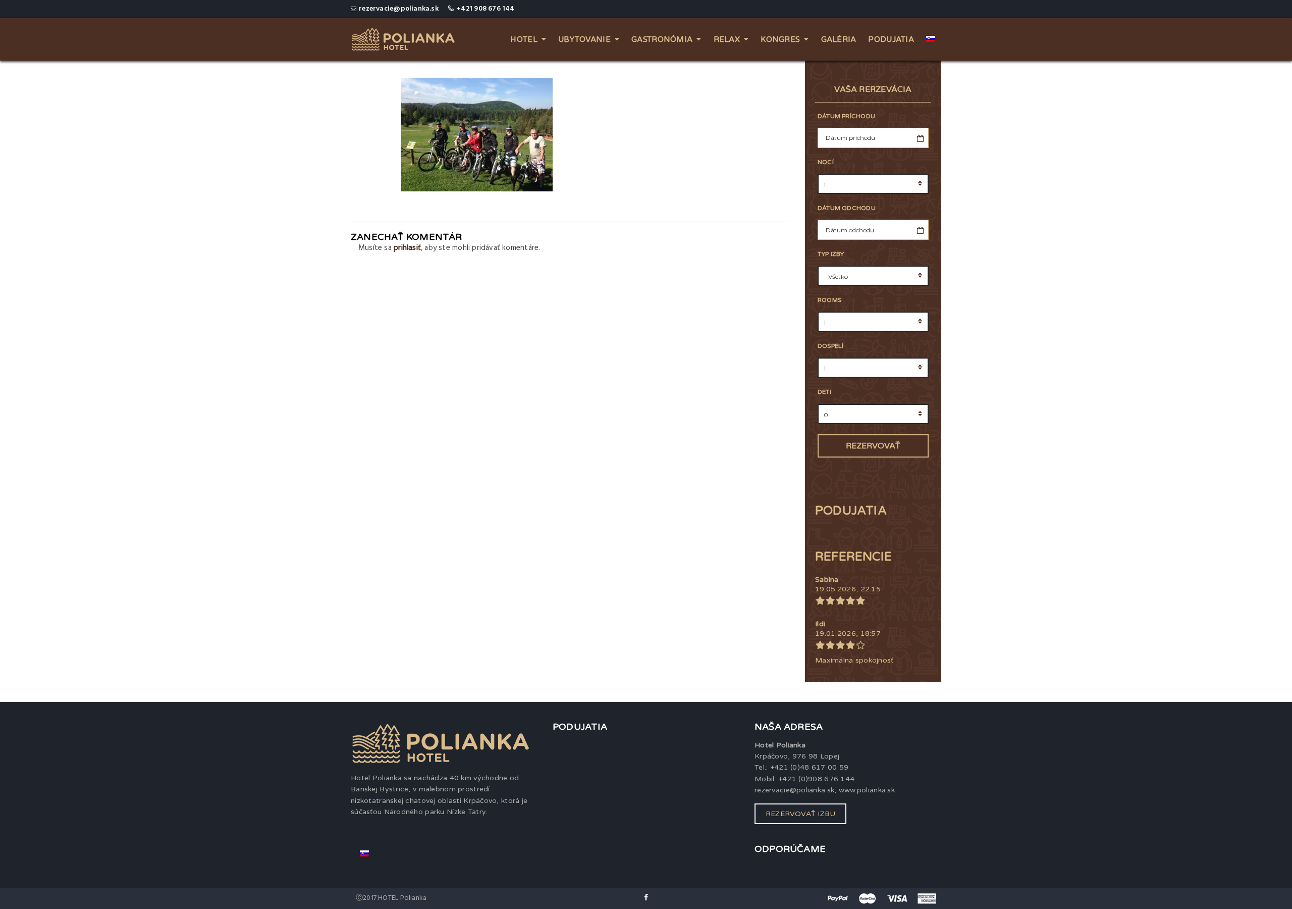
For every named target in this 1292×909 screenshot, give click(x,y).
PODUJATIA (891, 39)
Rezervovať (873, 446)
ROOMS (829, 300)
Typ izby (831, 254)
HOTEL (523, 39)
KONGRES (780, 39)
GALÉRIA (838, 39)
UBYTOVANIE (584, 39)
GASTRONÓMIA (661, 39)
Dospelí (830, 345)
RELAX (727, 39)
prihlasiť (407, 247)
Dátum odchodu (847, 208)
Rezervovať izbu (800, 814)
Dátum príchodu (846, 116)
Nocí (826, 162)
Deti (824, 391)
